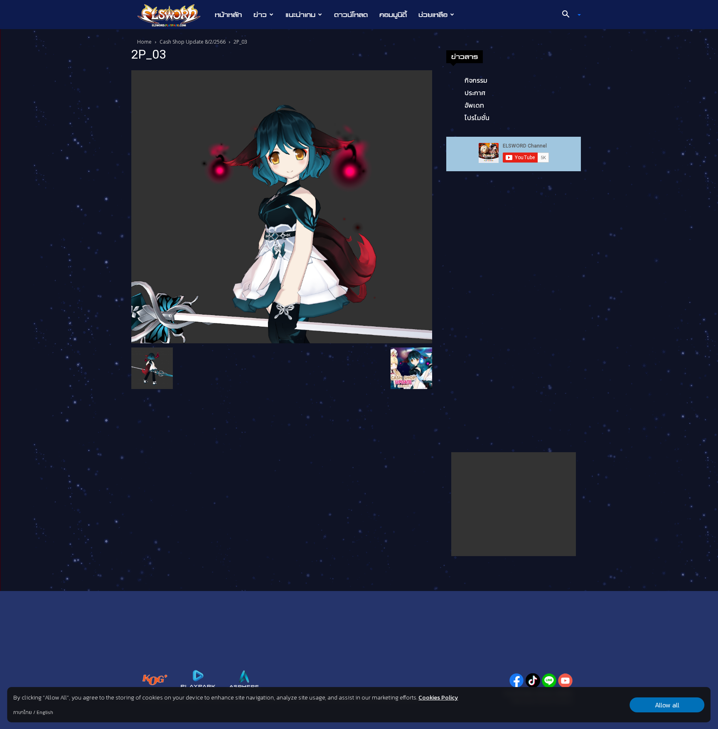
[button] (568, 15)
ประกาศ (475, 93)
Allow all (667, 705)
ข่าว (260, 14)
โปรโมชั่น (477, 118)
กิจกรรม (476, 80)
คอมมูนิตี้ (393, 14)
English (45, 712)
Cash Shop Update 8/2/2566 (193, 41)
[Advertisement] (513, 504)
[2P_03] (281, 206)
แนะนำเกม (300, 14)
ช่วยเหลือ (433, 14)
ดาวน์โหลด (351, 14)
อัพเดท (474, 105)
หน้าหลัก (228, 14)
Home (144, 41)
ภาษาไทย (22, 712)
